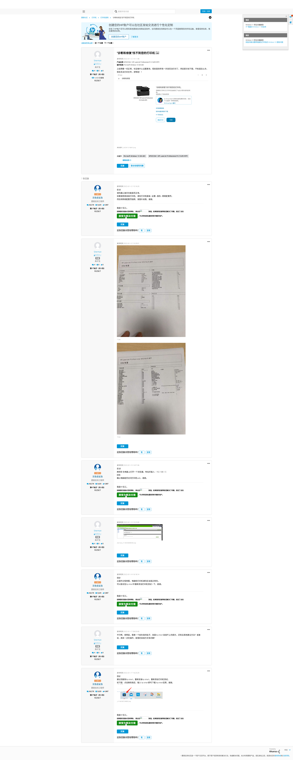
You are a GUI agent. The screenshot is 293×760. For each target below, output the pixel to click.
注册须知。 (287, 756)
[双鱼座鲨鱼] (97, 188)
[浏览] (83, 11)
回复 (123, 166)
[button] (209, 50)
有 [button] (142, 230)
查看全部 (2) (127, 160)
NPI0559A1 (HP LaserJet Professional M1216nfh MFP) (168, 156)
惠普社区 (84, 17)
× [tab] (286, 16)
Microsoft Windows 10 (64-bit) (134, 156)
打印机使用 (104, 17)
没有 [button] (148, 230)
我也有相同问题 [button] (137, 166)
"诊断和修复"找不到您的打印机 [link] (123, 17)
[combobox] (144, 11)
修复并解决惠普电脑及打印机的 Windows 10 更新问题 (264, 42)
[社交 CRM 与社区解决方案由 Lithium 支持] (275, 751)
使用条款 (278, 756)
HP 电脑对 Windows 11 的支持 (256, 27)
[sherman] (97, 54)
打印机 (94, 17)
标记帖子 (97, 81)
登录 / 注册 (206, 11)
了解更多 (134, 37)
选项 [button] (210, 17)
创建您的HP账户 (118, 37)
